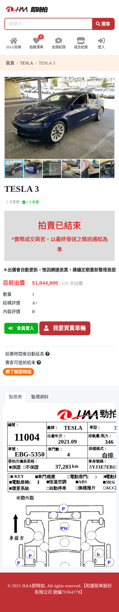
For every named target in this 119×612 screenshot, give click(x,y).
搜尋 (105, 24)
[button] (109, 82)
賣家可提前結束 (21, 362)
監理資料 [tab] (40, 397)
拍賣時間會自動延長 (25, 354)
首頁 (10, 63)
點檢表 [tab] (15, 397)
